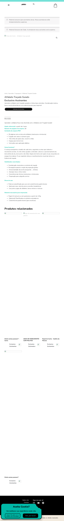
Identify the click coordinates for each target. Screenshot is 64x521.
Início (5, 93)
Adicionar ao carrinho (18, 109)
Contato (26, 502)
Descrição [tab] (7, 119)
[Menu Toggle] (9, 5)
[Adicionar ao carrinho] (20, 345)
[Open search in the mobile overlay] (33, 4)
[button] (56, 37)
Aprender (11, 93)
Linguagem (18, 93)
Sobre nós (25, 500)
